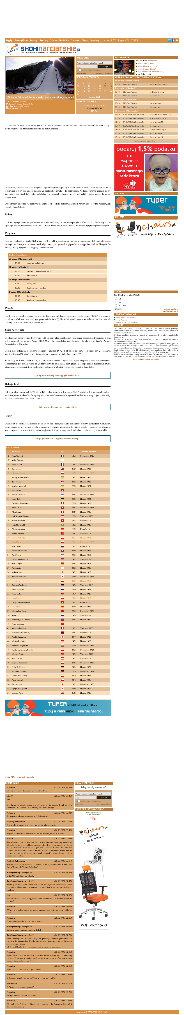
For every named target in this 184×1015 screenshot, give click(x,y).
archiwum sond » (170, 311)
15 (105, 86)
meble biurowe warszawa (126, 318)
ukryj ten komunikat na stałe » (146, 359)
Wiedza (53, 40)
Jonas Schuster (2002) (147, 69)
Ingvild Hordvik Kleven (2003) (151, 71)
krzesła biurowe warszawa (126, 322)
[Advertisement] (92, 19)
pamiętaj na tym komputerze (91, 70)
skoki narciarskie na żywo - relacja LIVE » (57, 407)
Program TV (123, 40)
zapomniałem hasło (104, 73)
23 (111, 89)
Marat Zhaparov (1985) (147, 66)
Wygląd (9, 40)
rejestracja (81, 73)
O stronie (75, 40)
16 (111, 86)
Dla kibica (64, 40)
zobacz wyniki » (171, 309)
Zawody (33, 40)
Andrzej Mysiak (19, 102)
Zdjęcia (84, 40)
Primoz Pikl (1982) (146, 63)
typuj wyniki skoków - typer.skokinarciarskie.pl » (58, 438)
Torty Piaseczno (122, 320)
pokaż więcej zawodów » (146, 141)
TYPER (134, 40)
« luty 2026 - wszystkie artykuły (19, 777)
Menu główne (21, 40)
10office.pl (102, 1012)
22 (105, 89)
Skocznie (105, 40)
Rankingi (44, 40)
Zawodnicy (94, 40)
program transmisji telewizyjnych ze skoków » (57, 375)
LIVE (113, 40)
